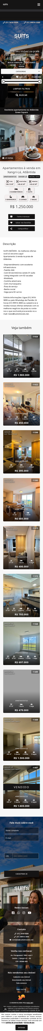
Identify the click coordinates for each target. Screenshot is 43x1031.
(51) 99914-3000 (33, 22)
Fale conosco (21, 983)
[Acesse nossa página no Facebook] (13, 912)
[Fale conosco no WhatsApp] (18, 912)
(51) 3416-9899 (11, 22)
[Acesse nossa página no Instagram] (23, 912)
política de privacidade (14, 1023)
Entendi (21, 1027)
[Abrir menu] (38, 4)
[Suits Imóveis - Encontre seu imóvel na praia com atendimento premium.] (21, 37)
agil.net (30, 1003)
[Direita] (40, 138)
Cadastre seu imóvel (21, 977)
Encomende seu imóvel (21, 980)
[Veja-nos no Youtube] (29, 912)
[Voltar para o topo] (5, 1009)
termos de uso (29, 1023)
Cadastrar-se (21, 874)
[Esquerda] (2, 138)
